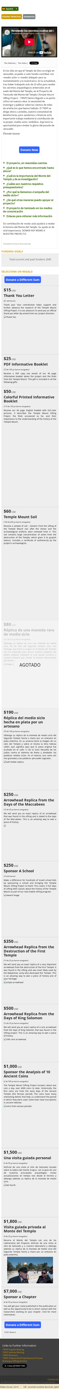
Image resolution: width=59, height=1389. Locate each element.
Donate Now (29, 150)
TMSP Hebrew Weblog (13, 1352)
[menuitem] (10, 9)
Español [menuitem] (9, 8)
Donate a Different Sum (23, 280)
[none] (8, 9)
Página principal (11, 16)
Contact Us (53, 1379)
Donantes (29, 16)
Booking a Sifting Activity (14, 1360)
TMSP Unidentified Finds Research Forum (22, 1358)
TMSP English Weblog (13, 1349)
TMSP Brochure (10, 1355)
